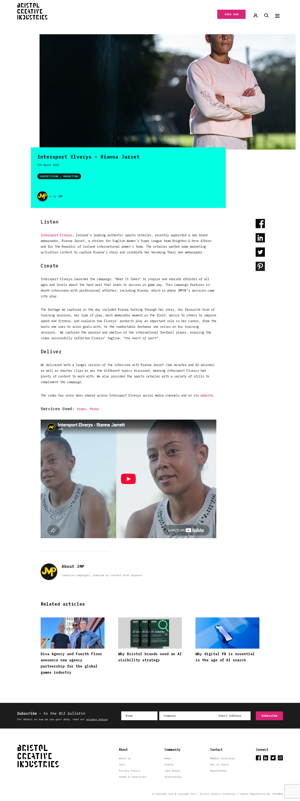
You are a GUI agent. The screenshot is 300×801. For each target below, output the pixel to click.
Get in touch (219, 764)
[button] (277, 16)
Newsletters (218, 770)
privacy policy (97, 719)
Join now (231, 14)
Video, (82, 409)
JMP (60, 196)
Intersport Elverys (56, 235)
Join (122, 764)
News (167, 758)
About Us (125, 758)
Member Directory (222, 758)
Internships (172, 776)
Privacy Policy (129, 770)
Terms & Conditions (132, 776)
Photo (94, 409)
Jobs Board (172, 770)
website (207, 395)
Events (169, 764)
